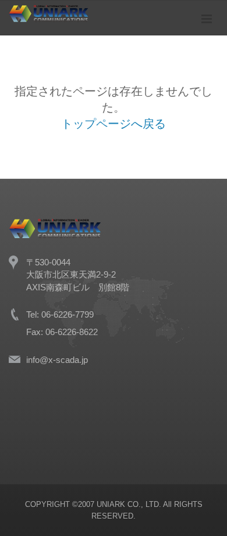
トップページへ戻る (113, 123)
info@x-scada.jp (57, 360)
